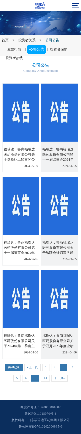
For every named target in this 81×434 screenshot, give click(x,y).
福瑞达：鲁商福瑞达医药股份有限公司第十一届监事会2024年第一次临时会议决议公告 (57, 159)
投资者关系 (27, 40)
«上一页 (32, 367)
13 (45, 378)
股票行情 (14, 49)
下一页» (59, 378)
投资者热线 (14, 58)
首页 (5, 40)
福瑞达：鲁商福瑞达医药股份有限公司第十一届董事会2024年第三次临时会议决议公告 (19, 253)
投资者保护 (58, 49)
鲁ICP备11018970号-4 (40, 413)
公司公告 (52, 40)
